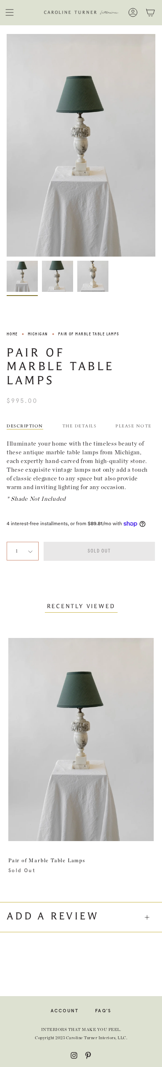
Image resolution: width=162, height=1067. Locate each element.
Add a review (53, 917)
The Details (79, 426)
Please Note (133, 426)
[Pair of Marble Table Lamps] (22, 276)
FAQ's (103, 1011)
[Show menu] (10, 12)
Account (65, 1011)
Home (12, 334)
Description (25, 426)
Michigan (38, 334)
